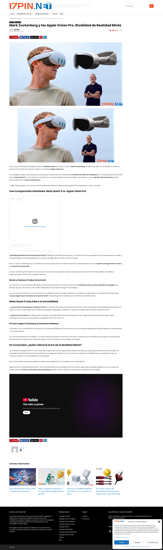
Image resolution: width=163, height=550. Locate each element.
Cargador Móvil (64, 527)
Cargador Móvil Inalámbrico (68, 532)
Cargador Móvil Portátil (66, 535)
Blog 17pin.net (19, 18)
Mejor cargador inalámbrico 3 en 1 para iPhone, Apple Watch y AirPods (51, 491)
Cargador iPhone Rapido (67, 521)
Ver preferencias (153, 542)
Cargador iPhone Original (67, 519)
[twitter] (109, 531)
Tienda (54, 14)
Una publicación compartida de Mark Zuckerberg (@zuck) (35, 251)
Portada (11, 18)
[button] (159, 522)
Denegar (137, 542)
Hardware (17, 22)
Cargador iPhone (64, 516)
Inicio (12, 14)
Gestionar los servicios (121, 537)
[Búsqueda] (151, 6)
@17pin (12, 22)
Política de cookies (130, 546)
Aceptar (121, 542)
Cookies (85, 516)
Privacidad (85, 519)
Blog (61, 14)
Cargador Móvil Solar (65, 529)
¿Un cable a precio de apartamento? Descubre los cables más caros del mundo (108, 491)
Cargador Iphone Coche (67, 524)
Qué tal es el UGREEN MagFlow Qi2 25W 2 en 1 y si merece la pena (79, 491)
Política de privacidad (142, 546)
